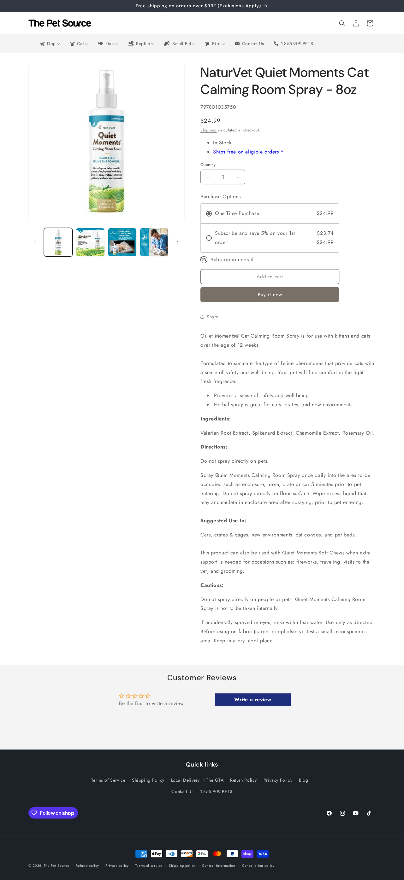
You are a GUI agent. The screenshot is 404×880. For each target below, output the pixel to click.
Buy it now (270, 294)
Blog (303, 780)
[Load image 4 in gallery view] (154, 242)
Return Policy (243, 780)
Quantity (208, 165)
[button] (342, 23)
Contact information (218, 865)
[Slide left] (35, 242)
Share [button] (212, 317)
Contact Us (182, 791)
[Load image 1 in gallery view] (58, 242)
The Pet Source (56, 865)
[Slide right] (178, 242)
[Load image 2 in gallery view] (90, 242)
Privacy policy (117, 865)
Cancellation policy (258, 865)
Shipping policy (182, 865)
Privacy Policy (278, 780)
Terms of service (148, 865)
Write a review (252, 699)
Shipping (208, 130)
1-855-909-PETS (216, 791)
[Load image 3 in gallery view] (122, 242)
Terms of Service (108, 780)
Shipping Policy (148, 780)
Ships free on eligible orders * (248, 151)
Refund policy (87, 865)
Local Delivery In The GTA (197, 780)
